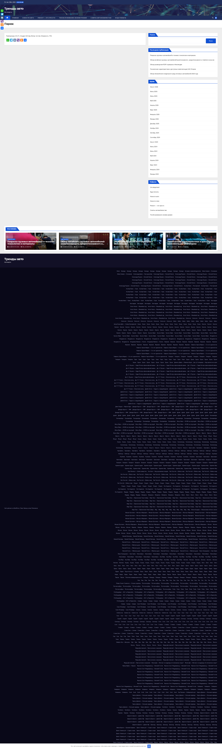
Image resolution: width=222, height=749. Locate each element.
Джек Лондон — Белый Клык (209, 403)
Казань (140, 439)
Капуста (134, 447)
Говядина (170, 356)
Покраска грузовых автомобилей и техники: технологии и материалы (173, 55)
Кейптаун (170, 450)
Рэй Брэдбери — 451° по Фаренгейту (123, 592)
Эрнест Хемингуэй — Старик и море (146, 727)
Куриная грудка (213, 462)
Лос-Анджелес (167, 486)
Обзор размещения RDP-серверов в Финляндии (166, 64)
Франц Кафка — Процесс (129, 665)
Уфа (132, 642)
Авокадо (123, 271)
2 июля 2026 (173, 247)
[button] (213, 18)
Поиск (152, 35)
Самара (140, 601)
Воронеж (167, 341)
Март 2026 (153, 110)
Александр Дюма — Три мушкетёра (142, 274)
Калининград (181, 442)
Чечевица (132, 713)
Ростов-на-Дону (146, 583)
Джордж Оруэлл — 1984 (139, 406)
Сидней (167, 615)
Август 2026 (154, 87)
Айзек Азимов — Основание (209, 271)
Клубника (214, 453)
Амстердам (214, 300)
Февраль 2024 (154, 169)
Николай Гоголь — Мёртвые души (208, 539)
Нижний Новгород (127, 536)
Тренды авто (13, 8)
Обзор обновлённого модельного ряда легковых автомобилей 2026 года (174, 74)
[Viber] (2, 21)
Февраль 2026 (154, 114)
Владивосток (213, 336)
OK (149, 746)
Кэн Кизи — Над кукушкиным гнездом (158, 471)
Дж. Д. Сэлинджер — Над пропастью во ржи (205, 362)
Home (118, 271)
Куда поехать (120, 18)
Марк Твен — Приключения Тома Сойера (137, 498)
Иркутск (198, 433)
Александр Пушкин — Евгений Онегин (164, 274)
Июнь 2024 (153, 151)
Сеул (170, 612)
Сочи (160, 621)
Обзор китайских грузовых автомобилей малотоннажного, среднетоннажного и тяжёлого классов (182, 60)
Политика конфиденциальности (133, 577)
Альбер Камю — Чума (132, 288)
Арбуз (174, 321)
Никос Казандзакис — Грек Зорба (208, 551)
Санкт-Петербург (141, 604)
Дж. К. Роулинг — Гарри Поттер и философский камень (140, 365)
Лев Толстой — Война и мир (176, 471)
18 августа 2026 (14, 247)
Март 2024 (153, 165)
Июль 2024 (153, 146)
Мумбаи (182, 533)
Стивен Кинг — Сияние (184, 627)
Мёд (156, 509)
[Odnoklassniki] (2, 24)
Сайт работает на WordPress (12, 508)
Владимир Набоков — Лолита (138, 341)
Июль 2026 (153, 91)
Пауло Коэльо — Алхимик (132, 571)
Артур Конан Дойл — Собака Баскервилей (125, 324)
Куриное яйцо (204, 465)
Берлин (125, 330)
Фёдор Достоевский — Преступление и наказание (176, 645)
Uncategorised (154, 187)
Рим (205, 577)
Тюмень (122, 639)
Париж (134, 568)
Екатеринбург (213, 415)
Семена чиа (191, 609)
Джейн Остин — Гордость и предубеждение (156, 389)
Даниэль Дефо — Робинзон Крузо (183, 362)
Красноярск (199, 456)
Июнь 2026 (153, 96)
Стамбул (161, 624)
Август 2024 (154, 142)
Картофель (199, 447)
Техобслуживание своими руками (73, 18)
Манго (183, 495)
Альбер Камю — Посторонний (192, 285)
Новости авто (28, 18)
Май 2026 (153, 100)
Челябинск (165, 707)
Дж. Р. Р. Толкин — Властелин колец (165, 377)
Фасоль (210, 642)
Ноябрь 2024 (154, 128)
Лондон (136, 483)
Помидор (145, 577)
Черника (169, 710)
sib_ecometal (26, 247)
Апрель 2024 (154, 160)
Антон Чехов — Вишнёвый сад (138, 306)
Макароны (144, 495)
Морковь (134, 527)
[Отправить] (2, 28)
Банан (139, 324)
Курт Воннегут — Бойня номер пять (137, 471)
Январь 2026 (154, 119)
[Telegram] (2, 14)
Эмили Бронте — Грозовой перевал (125, 727)
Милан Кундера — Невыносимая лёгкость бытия (204, 509)
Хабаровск (200, 686)
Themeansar (35, 508)
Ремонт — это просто (46, 18)
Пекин (141, 571)
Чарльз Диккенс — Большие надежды (207, 692)
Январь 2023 (154, 174)
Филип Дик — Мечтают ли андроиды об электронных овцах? (168, 662)
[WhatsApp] (2, 10)
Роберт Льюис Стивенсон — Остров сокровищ (128, 583)
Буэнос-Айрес (152, 333)
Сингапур (183, 618)
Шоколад (153, 724)
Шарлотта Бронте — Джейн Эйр (208, 713)
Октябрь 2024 (154, 133)
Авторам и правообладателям (193, 271)
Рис (199, 580)
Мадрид (126, 492)
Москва (204, 527)
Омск (203, 562)
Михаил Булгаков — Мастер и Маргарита (136, 512)
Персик (169, 574)
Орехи (178, 565)
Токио (128, 636)
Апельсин (188, 318)
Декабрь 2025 (154, 123)
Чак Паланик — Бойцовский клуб (186, 692)
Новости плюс (154, 201)
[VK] (2, 17)
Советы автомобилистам (101, 18)
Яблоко (156, 742)
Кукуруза (208, 459)
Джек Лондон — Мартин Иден (123, 406)
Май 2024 (153, 156)
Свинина (138, 609)
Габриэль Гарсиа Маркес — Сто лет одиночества (204, 344)
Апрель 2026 (154, 105)
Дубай (174, 412)
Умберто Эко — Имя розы (123, 642)
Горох (135, 359)
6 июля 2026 (120, 247)
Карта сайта (192, 447)
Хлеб (130, 692)
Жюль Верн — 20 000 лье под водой (186, 421)
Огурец (127, 562)
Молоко (210, 524)
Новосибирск (140, 554)
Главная (15, 18)
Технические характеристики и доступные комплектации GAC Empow (173, 69)
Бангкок (204, 324)
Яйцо (211, 742)
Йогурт (200, 436)
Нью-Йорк (162, 556)
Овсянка (185, 559)
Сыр (209, 633)
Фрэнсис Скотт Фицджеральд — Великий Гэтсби (150, 665)
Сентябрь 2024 (155, 137)
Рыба (174, 589)
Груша (187, 359)
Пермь (191, 571)
